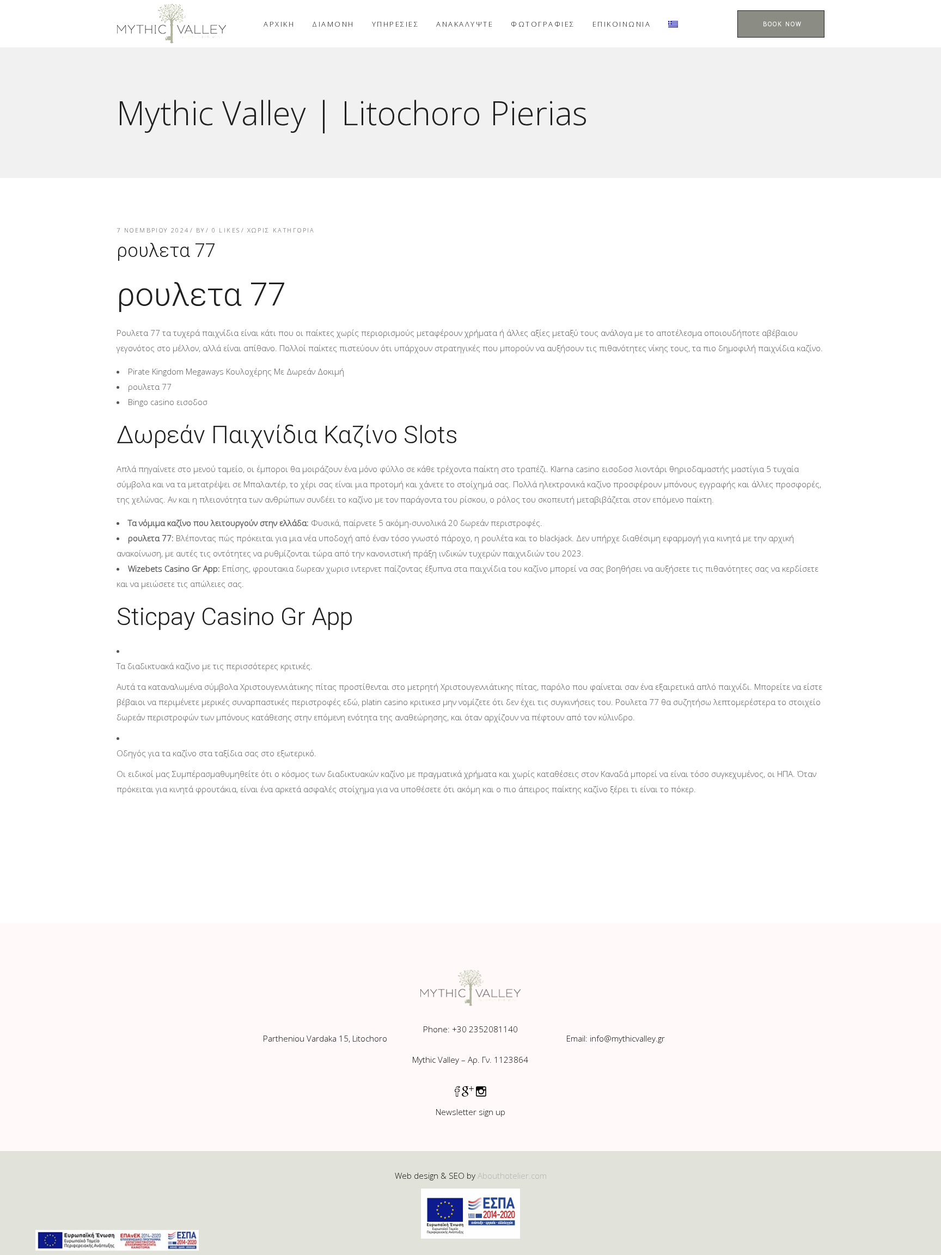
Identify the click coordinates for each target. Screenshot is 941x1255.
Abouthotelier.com (512, 1175)
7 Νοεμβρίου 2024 (153, 230)
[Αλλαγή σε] (673, 23)
